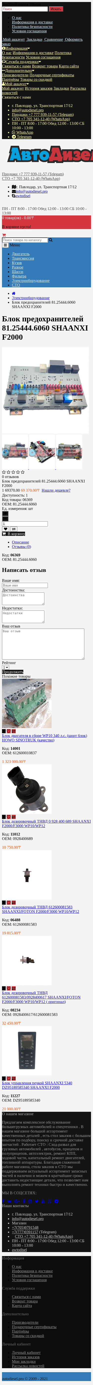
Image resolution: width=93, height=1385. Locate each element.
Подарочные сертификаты (52, 75)
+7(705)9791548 (25, 1227)
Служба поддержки (22, 62)
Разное (17, 267)
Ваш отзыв (11, 626)
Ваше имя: (11, 580)
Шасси (17, 272)
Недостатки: (12, 608)
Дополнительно (18, 70)
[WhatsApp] (51, 1201)
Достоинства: (13, 590)
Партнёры (10, 79)
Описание (20, 542)
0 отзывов (10, 477)
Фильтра (19, 276)
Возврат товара (45, 66)
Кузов (17, 263)
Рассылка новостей (28, 1366)
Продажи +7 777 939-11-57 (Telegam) (43, 114)
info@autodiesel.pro (28, 110)
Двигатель (21, 254)
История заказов (39, 88)
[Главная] (14, 293)
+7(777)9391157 (25, 1232)
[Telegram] (57, 1201)
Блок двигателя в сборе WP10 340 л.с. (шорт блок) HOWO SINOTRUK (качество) (44, 738)
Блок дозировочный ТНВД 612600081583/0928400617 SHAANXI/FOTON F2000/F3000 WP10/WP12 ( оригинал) (41, 997)
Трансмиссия (23, 258)
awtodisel (22, 196)
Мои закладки (24, 1361)
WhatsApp (24, 132)
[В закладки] (5, 529)
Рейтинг (9, 663)
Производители (15, 75)
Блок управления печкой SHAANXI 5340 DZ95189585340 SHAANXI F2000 (37, 1085)
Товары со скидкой (36, 79)
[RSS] (31, 1201)
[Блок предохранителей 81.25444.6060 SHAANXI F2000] (45, 432)
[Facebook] (4, 1201)
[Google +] (18, 1201)
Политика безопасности (32, 26)
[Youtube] (44, 1201)
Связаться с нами (16, 66)
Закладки (61, 88)
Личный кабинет (26, 1352)
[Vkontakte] (10, 1201)
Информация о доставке (32, 22)
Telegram (23, 137)
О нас (17, 18)
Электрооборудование (31, 280)
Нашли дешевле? (56, 490)
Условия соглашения (29, 31)
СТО (16, 285)
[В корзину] (4, 731)
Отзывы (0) (21, 547)
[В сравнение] (13, 529)
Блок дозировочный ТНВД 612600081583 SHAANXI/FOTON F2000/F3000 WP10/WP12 (40, 909)
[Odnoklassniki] (25, 1201)
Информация (16, 48)
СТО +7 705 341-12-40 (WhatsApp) (41, 119)
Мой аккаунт (16, 84)
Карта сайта (69, 66)
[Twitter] (38, 1201)
